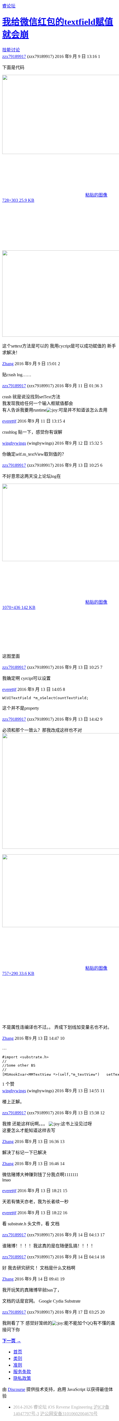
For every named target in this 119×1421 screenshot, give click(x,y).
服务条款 (22, 1371)
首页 (17, 1352)
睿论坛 (8, 6)
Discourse (16, 1389)
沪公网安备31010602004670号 (69, 1413)
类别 (17, 1358)
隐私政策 (22, 1378)
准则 (17, 1365)
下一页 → (11, 1340)
